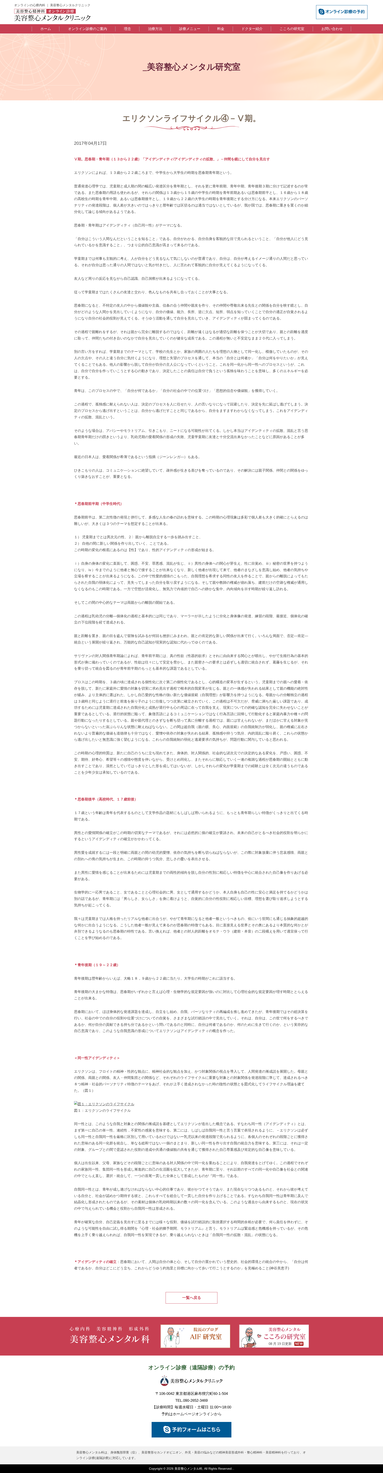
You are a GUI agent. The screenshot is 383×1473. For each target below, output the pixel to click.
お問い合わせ (332, 29)
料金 (220, 29)
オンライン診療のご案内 (87, 29)
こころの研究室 (291, 29)
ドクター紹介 (252, 29)
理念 (127, 29)
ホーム (45, 29)
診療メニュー (189, 29)
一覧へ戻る (191, 1298)
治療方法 (155, 29)
